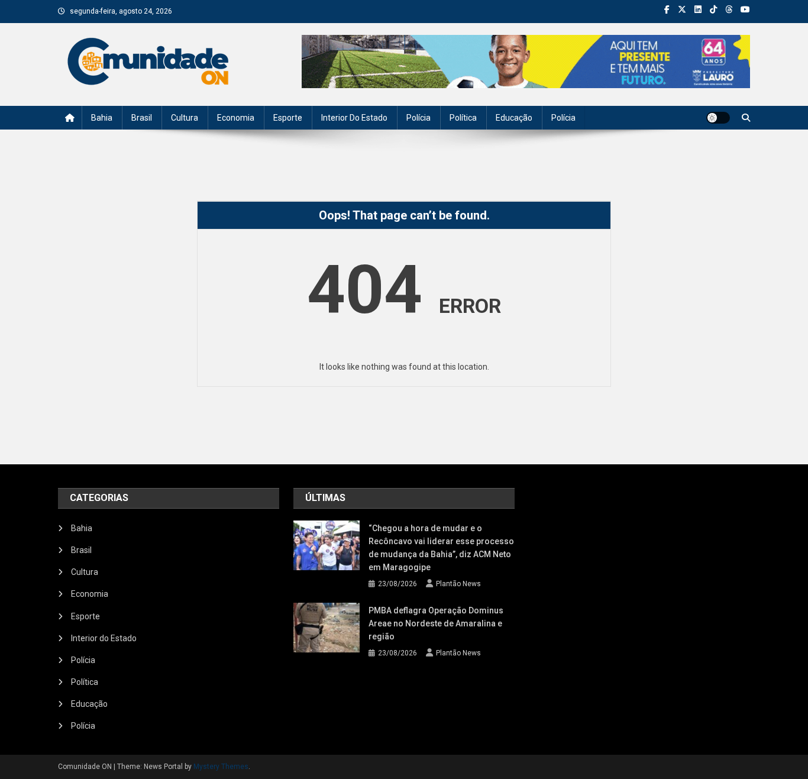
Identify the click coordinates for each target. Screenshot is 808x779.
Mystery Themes (220, 766)
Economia (235, 117)
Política (463, 117)
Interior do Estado (354, 117)
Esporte (287, 117)
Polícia (418, 117)
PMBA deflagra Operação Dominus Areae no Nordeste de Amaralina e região (436, 623)
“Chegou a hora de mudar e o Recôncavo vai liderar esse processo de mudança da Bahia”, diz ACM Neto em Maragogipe (441, 547)
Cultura (184, 117)
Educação (514, 117)
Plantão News (458, 584)
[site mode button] (718, 118)
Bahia (101, 117)
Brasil (141, 117)
